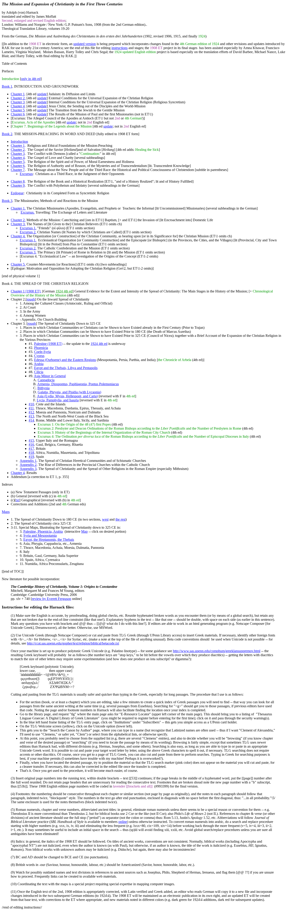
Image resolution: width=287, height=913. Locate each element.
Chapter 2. (18, 98)
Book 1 (7, 86)
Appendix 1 (28, 461)
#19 (31, 457)
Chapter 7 (18, 170)
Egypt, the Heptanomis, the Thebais (48, 539)
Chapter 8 (18, 181)
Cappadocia (46, 380)
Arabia (38, 364)
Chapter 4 (18, 106)
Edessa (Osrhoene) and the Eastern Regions (65, 360)
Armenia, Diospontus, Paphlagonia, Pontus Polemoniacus (78, 384)
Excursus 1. (28, 228)
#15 (31, 440)
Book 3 (7, 201)
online (122, 822)
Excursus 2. (28, 232)
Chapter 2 (18, 149)
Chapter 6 (18, 114)
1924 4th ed (64, 291)
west (105, 519)
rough (31, 299)
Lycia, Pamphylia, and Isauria (58, 400)
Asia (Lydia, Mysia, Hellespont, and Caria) (67, 396)
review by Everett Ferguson (51, 599)
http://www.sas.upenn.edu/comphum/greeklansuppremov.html (216, 651)
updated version (84, 44)
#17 (31, 448)
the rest (120, 519)
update (42, 94)
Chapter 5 (18, 110)
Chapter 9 (18, 185)
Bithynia (43, 388)
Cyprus (39, 356)
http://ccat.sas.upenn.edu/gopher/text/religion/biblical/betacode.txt (73, 643)
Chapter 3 (18, 102)
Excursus (26, 174)
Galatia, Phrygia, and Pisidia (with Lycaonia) (69, 392)
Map (84, 531)
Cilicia (38, 372)
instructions (119, 48)
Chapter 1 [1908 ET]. (26, 291)
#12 (31, 412)
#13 (31, 416)
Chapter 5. (18, 264)
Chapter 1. (18, 208)
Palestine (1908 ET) (48, 344)
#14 (31, 420)
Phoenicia (41, 348)
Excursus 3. (28, 252)
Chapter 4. (18, 236)
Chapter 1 (18, 94)
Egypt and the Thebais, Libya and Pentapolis (66, 368)
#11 (31, 408)
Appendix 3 (28, 469)
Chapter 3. (18, 224)
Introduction (19, 141)
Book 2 (7, 134)
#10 (31, 404)
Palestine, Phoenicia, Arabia (43, 531)
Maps (6, 512)
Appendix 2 (28, 465)
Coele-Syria (42, 352)
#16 (31, 444)
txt (17, 500)
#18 (31, 452)
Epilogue (17, 193)
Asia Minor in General (50, 376)
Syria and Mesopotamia (40, 535)
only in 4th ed (31, 79)
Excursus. (28, 212)
